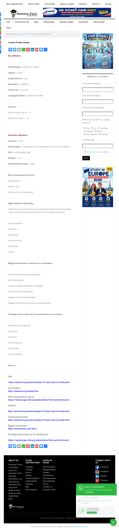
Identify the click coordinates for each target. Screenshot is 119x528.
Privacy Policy (97, 501)
